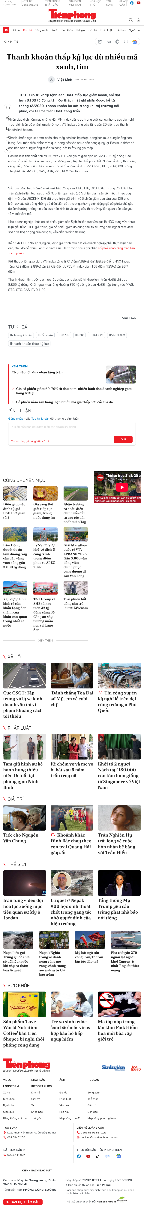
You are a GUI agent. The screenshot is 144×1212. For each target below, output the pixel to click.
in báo (117, 41)
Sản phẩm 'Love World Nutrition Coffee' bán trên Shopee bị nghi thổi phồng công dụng (23, 1033)
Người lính (135, 30)
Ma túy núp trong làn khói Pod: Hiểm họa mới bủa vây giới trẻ (118, 1030)
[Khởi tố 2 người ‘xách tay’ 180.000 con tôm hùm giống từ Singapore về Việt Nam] (119, 747)
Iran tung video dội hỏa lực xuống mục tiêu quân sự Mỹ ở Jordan (23, 909)
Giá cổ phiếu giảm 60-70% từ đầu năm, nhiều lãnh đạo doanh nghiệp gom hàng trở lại (74, 390)
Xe (32, 1105)
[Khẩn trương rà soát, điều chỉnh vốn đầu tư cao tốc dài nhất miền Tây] (76, 493)
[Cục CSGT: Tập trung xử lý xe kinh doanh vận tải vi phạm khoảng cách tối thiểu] (24, 675)
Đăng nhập (15, 418)
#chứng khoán (21, 335)
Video (7, 1079)
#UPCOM (96, 335)
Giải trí (15, 799)
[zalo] (110, 1156)
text (108, 41)
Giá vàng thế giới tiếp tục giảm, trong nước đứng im (44, 510)
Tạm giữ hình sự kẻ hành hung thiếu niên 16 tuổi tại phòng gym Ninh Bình (23, 775)
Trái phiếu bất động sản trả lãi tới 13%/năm (76, 603)
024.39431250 (16, 1137)
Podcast (94, 1079)
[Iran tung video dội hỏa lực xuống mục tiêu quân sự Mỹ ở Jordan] (24, 883)
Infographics (41, 1086)
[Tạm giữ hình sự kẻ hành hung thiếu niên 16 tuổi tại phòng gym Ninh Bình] (24, 747)
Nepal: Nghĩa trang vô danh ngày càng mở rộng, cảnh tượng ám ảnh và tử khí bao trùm (52, 963)
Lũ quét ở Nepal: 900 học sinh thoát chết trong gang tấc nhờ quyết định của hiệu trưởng (71, 911)
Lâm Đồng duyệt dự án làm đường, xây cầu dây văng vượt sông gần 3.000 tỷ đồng (15, 556)
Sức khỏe (67, 30)
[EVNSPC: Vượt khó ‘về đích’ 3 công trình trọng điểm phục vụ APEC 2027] (45, 534)
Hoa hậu (64, 1111)
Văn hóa (64, 1105)
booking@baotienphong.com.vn (99, 1137)
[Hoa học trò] (136, 1068)
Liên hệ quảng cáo (90, 1127)
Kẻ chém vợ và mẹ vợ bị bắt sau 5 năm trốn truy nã (72, 769)
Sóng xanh (41, 30)
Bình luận (7, 139)
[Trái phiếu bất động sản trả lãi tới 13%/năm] (76, 588)
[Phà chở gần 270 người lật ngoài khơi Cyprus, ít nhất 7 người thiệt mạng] (126, 940)
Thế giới (81, 30)
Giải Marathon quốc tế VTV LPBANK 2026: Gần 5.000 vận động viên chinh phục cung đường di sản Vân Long (76, 560)
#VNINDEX (117, 335)
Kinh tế (27, 30)
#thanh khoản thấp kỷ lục (29, 343)
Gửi (123, 439)
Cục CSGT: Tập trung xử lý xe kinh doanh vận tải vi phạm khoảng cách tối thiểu (23, 704)
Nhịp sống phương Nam (102, 1118)
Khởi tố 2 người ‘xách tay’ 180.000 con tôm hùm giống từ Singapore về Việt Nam (119, 775)
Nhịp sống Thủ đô (69, 1118)
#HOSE (63, 335)
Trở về (7, 149)
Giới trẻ (93, 30)
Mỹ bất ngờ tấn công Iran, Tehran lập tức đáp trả (89, 957)
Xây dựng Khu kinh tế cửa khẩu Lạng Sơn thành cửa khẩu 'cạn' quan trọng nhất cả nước (15, 612)
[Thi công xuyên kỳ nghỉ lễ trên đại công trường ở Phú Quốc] (119, 675)
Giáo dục (8, 1111)
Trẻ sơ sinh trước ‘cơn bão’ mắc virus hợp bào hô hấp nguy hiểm (70, 1030)
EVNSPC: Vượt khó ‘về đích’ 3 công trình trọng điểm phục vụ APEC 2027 (44, 556)
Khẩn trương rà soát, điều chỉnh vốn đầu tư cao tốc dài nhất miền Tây (75, 513)
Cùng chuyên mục (24, 480)
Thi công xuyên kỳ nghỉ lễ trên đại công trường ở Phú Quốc (117, 701)
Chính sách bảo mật (37, 1170)
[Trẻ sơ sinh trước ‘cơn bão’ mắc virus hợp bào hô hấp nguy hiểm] (72, 1004)
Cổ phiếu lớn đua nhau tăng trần (37, 372)
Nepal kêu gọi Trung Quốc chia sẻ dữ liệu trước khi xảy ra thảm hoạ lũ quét (16, 961)
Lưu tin (7, 128)
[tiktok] (99, 1156)
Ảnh (62, 1079)
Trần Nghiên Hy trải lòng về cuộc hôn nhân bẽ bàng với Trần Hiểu (116, 843)
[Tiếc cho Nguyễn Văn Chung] (24, 818)
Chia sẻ (7, 118)
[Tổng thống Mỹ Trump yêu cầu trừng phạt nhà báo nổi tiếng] (119, 883)
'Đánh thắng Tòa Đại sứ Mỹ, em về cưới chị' (72, 698)
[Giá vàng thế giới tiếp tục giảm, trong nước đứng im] (45, 493)
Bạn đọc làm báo (25, 1202)
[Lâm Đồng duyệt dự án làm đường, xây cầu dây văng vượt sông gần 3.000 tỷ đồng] (15, 534)
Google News (134, 41)
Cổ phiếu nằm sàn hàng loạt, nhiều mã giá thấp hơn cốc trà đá (64, 402)
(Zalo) (103, 1132)
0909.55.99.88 (90, 1132)
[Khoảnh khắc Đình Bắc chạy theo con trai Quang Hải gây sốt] (72, 818)
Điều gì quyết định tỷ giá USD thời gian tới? (14, 510)
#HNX (79, 335)
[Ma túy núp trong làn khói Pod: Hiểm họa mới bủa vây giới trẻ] (119, 1004)
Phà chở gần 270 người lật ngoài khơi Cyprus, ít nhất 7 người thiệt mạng (125, 961)
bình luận (126, 41)
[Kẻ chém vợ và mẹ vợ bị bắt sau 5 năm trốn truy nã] (72, 747)
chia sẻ (100, 41)
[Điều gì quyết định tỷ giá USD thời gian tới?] (15, 493)
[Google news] (120, 1156)
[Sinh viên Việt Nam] (113, 1068)
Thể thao (120, 30)
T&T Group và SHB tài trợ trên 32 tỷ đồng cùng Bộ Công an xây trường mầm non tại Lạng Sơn (44, 614)
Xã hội (16, 30)
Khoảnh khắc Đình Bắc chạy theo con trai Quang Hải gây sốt (71, 843)
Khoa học (37, 1111)
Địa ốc (54, 30)
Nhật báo (38, 1079)
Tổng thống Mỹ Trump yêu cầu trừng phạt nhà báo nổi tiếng (118, 909)
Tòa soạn (10, 1127)
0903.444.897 (16, 1154)
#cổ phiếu (45, 335)
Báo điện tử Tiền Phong (72, 15)
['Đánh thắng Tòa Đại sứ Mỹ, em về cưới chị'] (72, 675)
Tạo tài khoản (40, 418)
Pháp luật (106, 30)
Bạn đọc (93, 1111)
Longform (11, 1086)
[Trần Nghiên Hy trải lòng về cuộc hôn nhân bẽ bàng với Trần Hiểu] (119, 818)
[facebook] (132, 3)
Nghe (7, 107)
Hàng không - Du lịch (15, 1118)
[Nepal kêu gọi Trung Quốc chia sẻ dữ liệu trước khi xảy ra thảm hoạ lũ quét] (18, 940)
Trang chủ (6, 30)
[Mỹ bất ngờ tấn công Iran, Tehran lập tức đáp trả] (90, 940)
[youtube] (138, 3)
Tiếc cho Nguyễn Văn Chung (20, 838)
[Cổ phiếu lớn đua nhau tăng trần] (121, 374)
